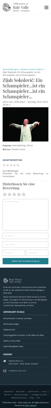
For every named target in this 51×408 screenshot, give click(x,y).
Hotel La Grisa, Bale (11, 341)
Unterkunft (8, 392)
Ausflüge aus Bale (39, 395)
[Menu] (46, 7)
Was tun (7, 395)
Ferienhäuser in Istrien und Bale (17, 318)
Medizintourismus (19, 398)
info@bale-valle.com (17, 371)
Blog (31, 398)
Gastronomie (33, 392)
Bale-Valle (20, 392)
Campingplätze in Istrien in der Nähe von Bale (23, 335)
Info (38, 398)
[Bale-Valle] (7, 7)
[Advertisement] (25, 41)
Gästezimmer (9, 330)
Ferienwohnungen (11, 324)
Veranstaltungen (10, 69)
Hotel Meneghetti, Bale (13, 346)
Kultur (44, 392)
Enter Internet (30, 405)
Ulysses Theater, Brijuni (32, 69)
